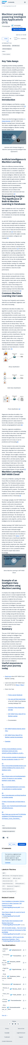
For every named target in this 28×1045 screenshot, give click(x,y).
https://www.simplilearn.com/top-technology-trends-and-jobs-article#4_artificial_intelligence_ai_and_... (13, 751)
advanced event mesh (7, 881)
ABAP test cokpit (16, 878)
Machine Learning (6, 45)
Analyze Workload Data (8, 883)
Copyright (7, 1032)
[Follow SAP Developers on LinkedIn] (18, 1023)
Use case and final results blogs (16, 699)
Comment (7, 862)
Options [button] (12, 32)
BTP (3, 886)
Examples (7, 741)
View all (4, 1015)
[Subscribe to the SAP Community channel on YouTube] (15, 1023)
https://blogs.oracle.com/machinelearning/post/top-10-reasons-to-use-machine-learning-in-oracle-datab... (14, 778)
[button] (7, 41)
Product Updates (6, 54)
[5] (11, 349)
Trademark (7, 1037)
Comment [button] (22, 844)
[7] (25, 469)
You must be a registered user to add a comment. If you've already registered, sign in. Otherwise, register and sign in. (13, 857)
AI (15, 881)
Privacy (7, 1028)
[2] (14, 194)
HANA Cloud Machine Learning (9, 828)
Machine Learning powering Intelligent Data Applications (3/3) (14, 18)
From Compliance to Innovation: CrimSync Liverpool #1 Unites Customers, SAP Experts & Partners (13, 903)
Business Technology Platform (9, 891)
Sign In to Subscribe (18, 29)
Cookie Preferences (7, 1041)
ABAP (4, 873)
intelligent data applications (9, 831)
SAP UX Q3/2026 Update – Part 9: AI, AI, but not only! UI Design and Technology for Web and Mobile (14, 930)
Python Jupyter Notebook (15, 695)
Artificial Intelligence (7, 48)
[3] (12, 231)
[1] (25, 106)
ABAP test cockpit (6, 878)
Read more (8, 676)
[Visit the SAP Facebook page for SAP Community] (9, 1023)
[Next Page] (15, 893)
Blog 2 (22, 685)
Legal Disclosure (21, 1032)
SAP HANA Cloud (15, 45)
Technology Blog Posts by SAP (9, 6)
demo (17, 536)
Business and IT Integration (13, 886)
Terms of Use (21, 1028)
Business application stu (8, 888)
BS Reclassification (20, 883)
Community (11, 2)
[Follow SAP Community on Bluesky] (12, 1023)
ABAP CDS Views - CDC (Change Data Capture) (12, 875)
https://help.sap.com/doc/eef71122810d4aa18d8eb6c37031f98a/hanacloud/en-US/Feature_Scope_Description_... (14, 816)
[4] (7, 238)
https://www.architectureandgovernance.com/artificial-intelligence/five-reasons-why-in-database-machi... (14, 768)
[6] (19, 409)
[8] (20, 495)
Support (21, 1037)
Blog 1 (18, 685)
